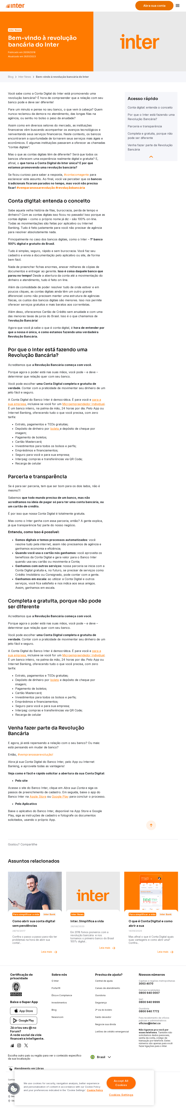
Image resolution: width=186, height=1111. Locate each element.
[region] (84, 1087)
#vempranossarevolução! (35, 754)
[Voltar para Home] (15, 5)
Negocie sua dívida (105, 1024)
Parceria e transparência (145, 126)
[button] (14, 1089)
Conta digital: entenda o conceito (150, 107)
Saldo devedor (103, 1017)
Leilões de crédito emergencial (112, 1031)
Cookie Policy (95, 1090)
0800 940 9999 (149, 1002)
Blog (10, 76)
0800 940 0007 (149, 992)
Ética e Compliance (62, 995)
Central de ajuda (104, 980)
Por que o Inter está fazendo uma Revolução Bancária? (151, 117)
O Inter (55, 980)
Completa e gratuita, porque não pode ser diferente (150, 136)
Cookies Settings (121, 1094)
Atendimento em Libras (29, 1068)
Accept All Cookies (121, 1083)
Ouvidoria (100, 995)
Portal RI (56, 988)
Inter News (24, 76)
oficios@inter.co (150, 1023)
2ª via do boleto (103, 1009)
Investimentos (59, 1002)
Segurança (101, 1002)
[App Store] (23, 1010)
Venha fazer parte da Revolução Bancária (150, 147)
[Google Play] (23, 1020)
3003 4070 (146, 983)
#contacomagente (76, 174)
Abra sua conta (154, 5)
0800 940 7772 (149, 1011)
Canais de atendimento (107, 988)
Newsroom (57, 1017)
